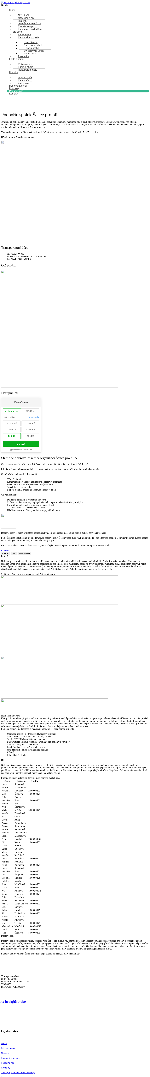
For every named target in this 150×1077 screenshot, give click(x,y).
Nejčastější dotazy (27, 70)
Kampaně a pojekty (10, 1058)
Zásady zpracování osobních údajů (18, 1072)
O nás (12, 10)
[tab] (5, 553)
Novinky (13, 72)
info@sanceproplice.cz (19, 1026)
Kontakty (13, 93)
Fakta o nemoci (17, 59)
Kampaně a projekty (28, 37)
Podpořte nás (7, 1063)
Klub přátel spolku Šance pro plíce (28, 30)
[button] (75, 5)
